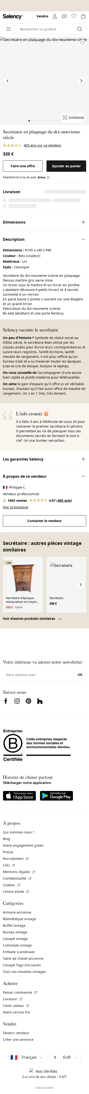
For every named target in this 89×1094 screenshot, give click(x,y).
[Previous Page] (7, 81)
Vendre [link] (42, 16)
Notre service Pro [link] (16, 1012)
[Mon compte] (55, 16)
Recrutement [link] (16, 858)
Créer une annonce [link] (18, 1039)
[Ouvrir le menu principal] (8, 29)
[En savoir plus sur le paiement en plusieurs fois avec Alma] (43, 177)
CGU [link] (9, 865)
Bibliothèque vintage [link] (19, 919)
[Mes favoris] (74, 16)
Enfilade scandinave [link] (19, 952)
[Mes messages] (64, 16)
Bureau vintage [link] (15, 932)
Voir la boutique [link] (15, 507)
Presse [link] (8, 852)
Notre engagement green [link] (23, 845)
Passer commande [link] (20, 992)
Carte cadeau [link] (16, 1005)
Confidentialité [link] (17, 878)
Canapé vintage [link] (15, 938)
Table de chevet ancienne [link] (23, 958)
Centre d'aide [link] (16, 891)
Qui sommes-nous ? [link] (18, 832)
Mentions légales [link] (19, 871)
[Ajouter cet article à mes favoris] (82, 43)
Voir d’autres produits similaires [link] (29, 618)
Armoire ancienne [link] (17, 912)
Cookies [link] (12, 885)
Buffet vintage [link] (14, 925)
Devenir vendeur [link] (16, 1033)
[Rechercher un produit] (80, 29)
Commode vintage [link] (17, 945)
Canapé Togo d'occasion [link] (22, 965)
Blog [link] (6, 839)
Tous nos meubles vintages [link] (24, 971)
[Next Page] (81, 81)
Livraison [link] (13, 999)
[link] (13, 17)
